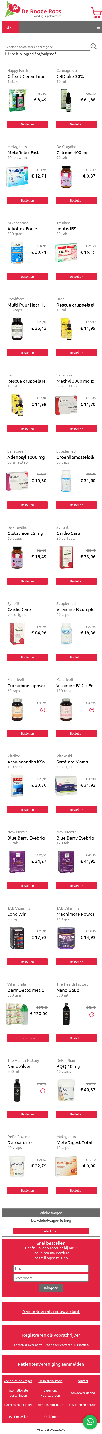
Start (10, 27)
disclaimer (50, 1416)
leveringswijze (18, 1416)
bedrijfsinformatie (50, 1405)
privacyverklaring (83, 1393)
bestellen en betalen (83, 1405)
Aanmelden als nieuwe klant (51, 1311)
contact (83, 1381)
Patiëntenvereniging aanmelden (51, 1364)
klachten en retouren (18, 1405)
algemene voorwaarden (50, 1392)
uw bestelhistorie (50, 1381)
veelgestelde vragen (18, 1381)
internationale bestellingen (18, 1392)
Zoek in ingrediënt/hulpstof (32, 53)
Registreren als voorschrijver (51, 1335)
